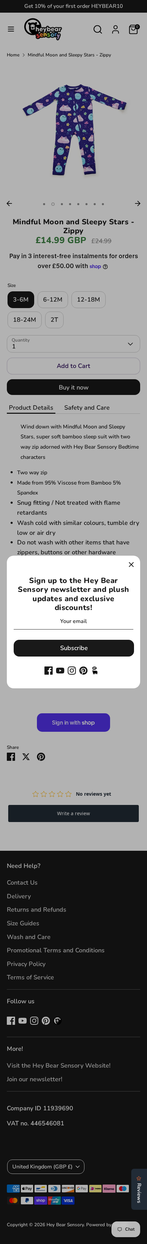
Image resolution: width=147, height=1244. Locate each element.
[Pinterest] (83, 670)
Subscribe (74, 648)
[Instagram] (72, 670)
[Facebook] (48, 670)
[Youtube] (60, 670)
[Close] (131, 564)
